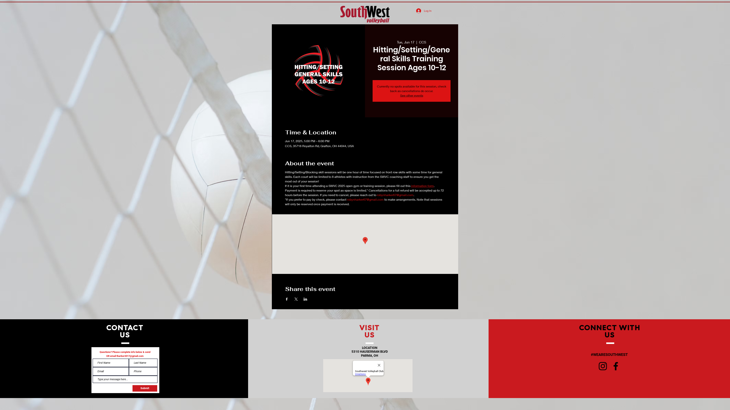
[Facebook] (615, 366)
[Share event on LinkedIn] (305, 299)
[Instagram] (602, 366)
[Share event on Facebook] (287, 299)
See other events (411, 95)
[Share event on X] (296, 299)
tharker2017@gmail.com (130, 356)
